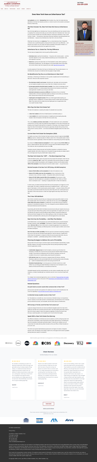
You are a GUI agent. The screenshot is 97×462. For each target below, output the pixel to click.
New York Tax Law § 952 (59, 65)
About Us (6, 8)
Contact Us (28, 8)
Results (18, 8)
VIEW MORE (48, 403)
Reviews (23, 8)
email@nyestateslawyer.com (85, 54)
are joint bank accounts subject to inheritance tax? (49, 291)
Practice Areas (12, 8)
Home (2, 8)
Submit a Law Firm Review (48, 408)
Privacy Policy (12, 430)
